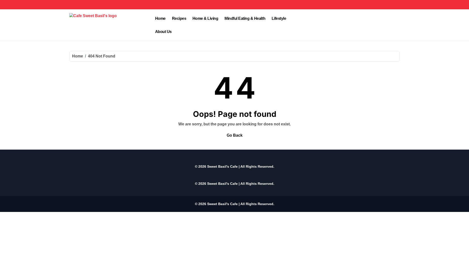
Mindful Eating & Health (244, 18)
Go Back (235, 135)
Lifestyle (279, 18)
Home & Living (205, 18)
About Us (163, 32)
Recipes (179, 18)
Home (160, 18)
